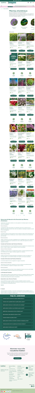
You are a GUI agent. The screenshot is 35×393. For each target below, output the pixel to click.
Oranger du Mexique (29, 197)
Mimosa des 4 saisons (30, 152)
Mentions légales (12, 376)
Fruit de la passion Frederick (13, 133)
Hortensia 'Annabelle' (30, 178)
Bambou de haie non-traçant (13, 42)
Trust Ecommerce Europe (21, 374)
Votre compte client (12, 370)
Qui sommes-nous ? (21, 367)
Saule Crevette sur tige (30, 106)
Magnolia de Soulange (22, 106)
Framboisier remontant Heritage (13, 107)
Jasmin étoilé (20, 61)
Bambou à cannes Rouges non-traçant (21, 87)
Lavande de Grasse (21, 41)
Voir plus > (23, 16)
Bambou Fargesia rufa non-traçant (30, 87)
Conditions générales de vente (12, 372)
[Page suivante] (26, 215)
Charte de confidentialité (11, 378)
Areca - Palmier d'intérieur (20, 198)
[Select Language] (28, 3)
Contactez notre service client (31, 375)
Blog (18, 377)
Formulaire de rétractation (11, 374)
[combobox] (24, 6)
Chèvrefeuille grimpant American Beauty (22, 133)
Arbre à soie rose (29, 61)
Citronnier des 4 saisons (12, 153)
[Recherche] (33, 6)
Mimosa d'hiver (20, 178)
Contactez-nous (12, 368)
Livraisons (19, 376)
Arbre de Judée (28, 132)
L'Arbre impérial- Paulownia (12, 87)
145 (24, 215)
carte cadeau (12, 61)
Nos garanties (20, 368)
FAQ (9, 367)
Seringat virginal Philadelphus (12, 179)
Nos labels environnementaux (21, 371)
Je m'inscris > (17, 358)
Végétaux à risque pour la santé (13, 380)
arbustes (7, 224)
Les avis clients (20, 372)
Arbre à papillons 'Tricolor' (29, 42)
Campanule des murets (13, 197)
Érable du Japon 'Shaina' (20, 153)
